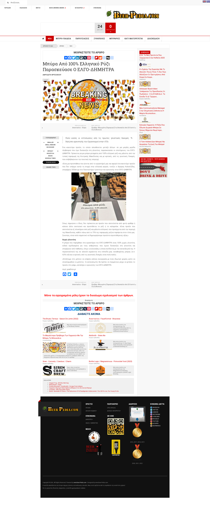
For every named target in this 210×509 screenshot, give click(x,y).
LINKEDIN (155, 412)
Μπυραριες (114, 38)
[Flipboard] (96, 58)
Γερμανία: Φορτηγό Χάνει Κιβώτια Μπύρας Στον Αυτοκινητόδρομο (70, 388)
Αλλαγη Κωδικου (91, 411)
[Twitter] (73, 58)
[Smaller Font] (44, 142)
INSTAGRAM (156, 414)
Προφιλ (88, 408)
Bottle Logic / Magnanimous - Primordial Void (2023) (110, 361)
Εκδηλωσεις (23, 8)
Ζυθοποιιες (99, 38)
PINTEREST (155, 419)
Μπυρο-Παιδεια (63, 38)
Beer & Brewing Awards (56, 8)
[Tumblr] (85, 58)
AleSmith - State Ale (97, 335)
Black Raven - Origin (55, 384)
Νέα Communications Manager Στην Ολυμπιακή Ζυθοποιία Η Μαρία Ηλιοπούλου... (152, 110)
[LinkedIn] (77, 58)
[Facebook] (70, 58)
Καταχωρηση (79, 8)
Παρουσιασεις (82, 38)
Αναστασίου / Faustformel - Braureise (104, 319)
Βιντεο (38, 8)
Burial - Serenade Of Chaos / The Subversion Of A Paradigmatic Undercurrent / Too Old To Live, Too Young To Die (84, 391)
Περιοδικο (7, 8)
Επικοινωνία (97, 8)
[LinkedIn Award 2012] (137, 414)
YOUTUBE (156, 421)
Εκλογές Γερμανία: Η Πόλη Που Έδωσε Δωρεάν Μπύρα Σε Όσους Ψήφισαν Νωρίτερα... (152, 127)
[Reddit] (100, 58)
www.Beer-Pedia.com (80, 482)
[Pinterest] (89, 58)
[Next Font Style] (58, 151)
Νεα (50, 38)
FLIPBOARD (156, 416)
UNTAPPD (155, 423)
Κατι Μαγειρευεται (134, 38)
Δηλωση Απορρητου (114, 411)
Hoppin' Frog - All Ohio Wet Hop (59, 383)
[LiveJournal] (81, 58)
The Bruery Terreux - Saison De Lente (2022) (60, 319)
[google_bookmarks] (112, 58)
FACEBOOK (156, 407)
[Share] (66, 58)
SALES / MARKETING (92, 423)
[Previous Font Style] (44, 151)
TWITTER (155, 410)
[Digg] (108, 58)
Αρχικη (43, 38)
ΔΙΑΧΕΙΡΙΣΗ (89, 419)
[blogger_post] (92, 58)
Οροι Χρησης (111, 408)
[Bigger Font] (58, 142)
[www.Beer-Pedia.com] (132, 15)
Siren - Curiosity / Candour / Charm (57, 361)
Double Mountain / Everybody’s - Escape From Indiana (65, 386)
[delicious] (104, 58)
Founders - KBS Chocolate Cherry (59, 389)
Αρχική (62, 46)
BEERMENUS (156, 426)
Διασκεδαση (153, 38)
